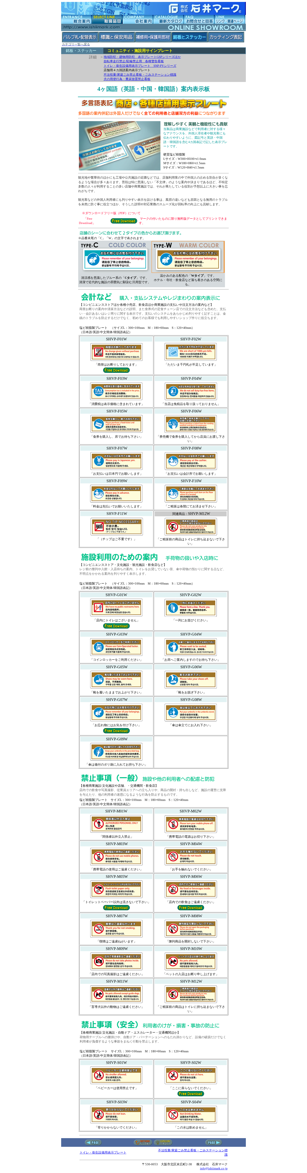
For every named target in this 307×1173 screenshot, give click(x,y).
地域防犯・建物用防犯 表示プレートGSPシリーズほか (142, 57)
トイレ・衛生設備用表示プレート (103, 1152)
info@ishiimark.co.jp (214, 1168)
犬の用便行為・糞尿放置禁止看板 (127, 79)
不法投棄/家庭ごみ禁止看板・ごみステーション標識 (140, 74)
